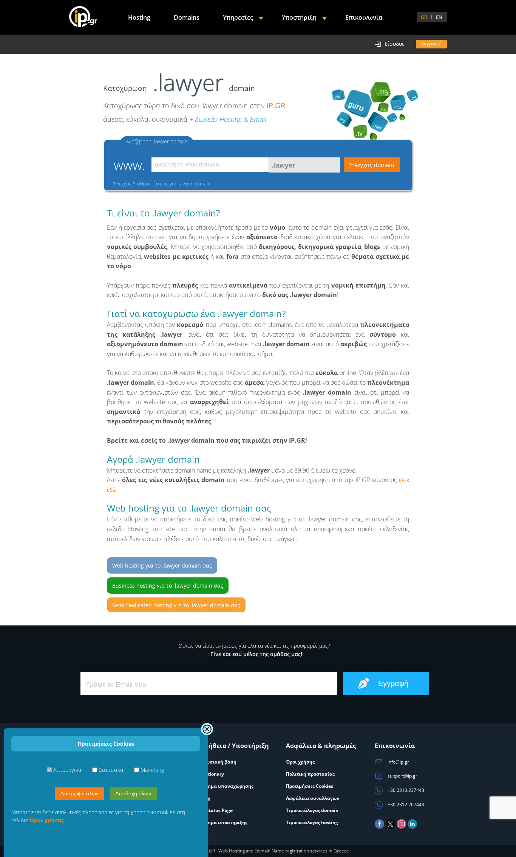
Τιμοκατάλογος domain (312, 810)
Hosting (139, 17)
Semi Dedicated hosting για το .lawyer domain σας (176, 605)
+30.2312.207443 (405, 804)
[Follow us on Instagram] (401, 827)
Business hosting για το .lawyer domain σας (167, 585)
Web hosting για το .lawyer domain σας (162, 565)
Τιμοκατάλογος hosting (312, 822)
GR (424, 17)
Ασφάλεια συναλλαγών (312, 798)
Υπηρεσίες (238, 17)
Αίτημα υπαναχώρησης (227, 786)
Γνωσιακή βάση (218, 762)
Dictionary (212, 774)
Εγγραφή (431, 43)
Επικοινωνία (363, 17)
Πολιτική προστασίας (310, 774)
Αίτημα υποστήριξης (224, 822)
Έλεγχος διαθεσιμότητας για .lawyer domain (162, 183)
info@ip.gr (397, 762)
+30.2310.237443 (405, 790)
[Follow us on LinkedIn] (412, 827)
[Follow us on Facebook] (379, 827)
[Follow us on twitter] (390, 827)
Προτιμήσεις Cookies (309, 786)
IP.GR (275, 105)
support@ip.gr (401, 776)
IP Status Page (217, 810)
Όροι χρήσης (300, 762)
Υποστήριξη (299, 17)
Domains (186, 17)
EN (439, 17)
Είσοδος (395, 43)
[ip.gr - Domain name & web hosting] (83, 17)
